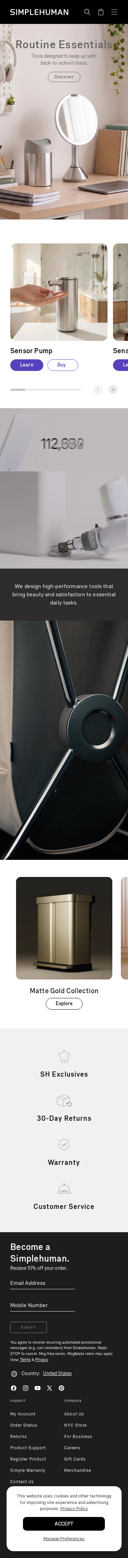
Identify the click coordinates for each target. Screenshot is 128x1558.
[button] (87, 12)
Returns (18, 1436)
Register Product (28, 1459)
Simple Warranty (27, 1470)
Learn (26, 365)
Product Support (28, 1448)
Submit (28, 1327)
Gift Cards (75, 1459)
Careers (72, 1448)
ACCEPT (64, 1524)
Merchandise (77, 1470)
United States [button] (57, 1373)
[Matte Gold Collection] (64, 943)
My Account (22, 1414)
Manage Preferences (64, 1538)
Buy (61, 365)
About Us (74, 1414)
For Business (78, 1436)
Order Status (23, 1425)
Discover (64, 77)
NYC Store (75, 1425)
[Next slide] (113, 390)
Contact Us (22, 1481)
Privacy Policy (74, 1508)
